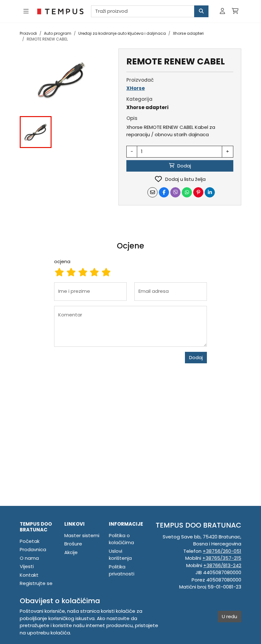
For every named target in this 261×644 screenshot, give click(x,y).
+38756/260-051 (222, 551)
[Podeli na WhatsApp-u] (187, 192)
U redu (229, 616)
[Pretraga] (201, 11)
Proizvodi (28, 33)
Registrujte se (36, 583)
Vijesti (27, 566)
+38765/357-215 (221, 558)
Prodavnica (33, 549)
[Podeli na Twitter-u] (175, 192)
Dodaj (196, 357)
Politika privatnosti (121, 570)
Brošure (73, 543)
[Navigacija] (26, 11)
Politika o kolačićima (121, 539)
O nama (29, 558)
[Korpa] (235, 11)
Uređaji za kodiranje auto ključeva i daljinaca (122, 33)
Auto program (57, 33)
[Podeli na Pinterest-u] (198, 192)
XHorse (135, 88)
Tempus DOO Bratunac (36, 527)
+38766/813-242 (222, 565)
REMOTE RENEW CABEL (47, 39)
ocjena (62, 261)
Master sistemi (81, 535)
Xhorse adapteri (188, 33)
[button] (36, 132)
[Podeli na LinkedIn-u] (210, 192)
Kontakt (29, 575)
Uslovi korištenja (120, 555)
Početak (29, 541)
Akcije (71, 552)
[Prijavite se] (222, 11)
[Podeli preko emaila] (152, 192)
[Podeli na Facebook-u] (164, 192)
